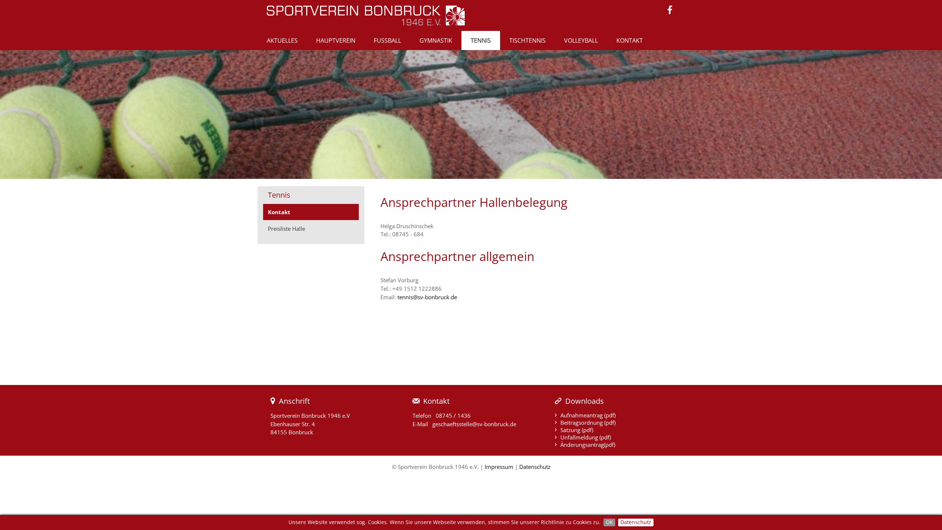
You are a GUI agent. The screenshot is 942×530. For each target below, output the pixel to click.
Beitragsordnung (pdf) (588, 422)
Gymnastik (435, 40)
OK (609, 522)
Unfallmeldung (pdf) (585, 437)
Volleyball (581, 40)
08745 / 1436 (453, 415)
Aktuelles (282, 40)
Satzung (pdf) (576, 430)
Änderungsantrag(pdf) (587, 444)
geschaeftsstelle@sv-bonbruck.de (474, 424)
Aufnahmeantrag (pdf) (588, 415)
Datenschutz (635, 522)
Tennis (481, 40)
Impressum (499, 466)
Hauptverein (335, 40)
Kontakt (629, 40)
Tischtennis (527, 40)
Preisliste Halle (286, 228)
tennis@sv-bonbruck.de (427, 297)
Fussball (387, 40)
